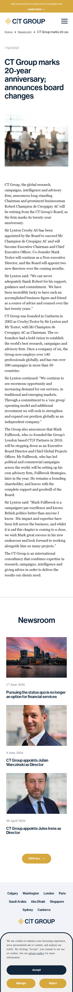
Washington (31, 893)
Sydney (28, 910)
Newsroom (25, 32)
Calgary (12, 893)
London (49, 893)
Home (8, 32)
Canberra (44, 910)
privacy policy (36, 953)
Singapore (57, 901)
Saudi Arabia (17, 901)
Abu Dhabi (38, 901)
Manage (21, 983)
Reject (53, 983)
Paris (62, 893)
